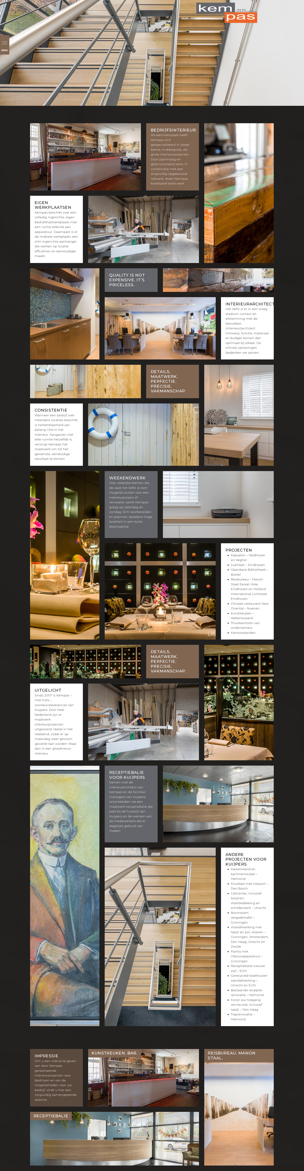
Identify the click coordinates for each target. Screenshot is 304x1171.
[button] (4, 45)
